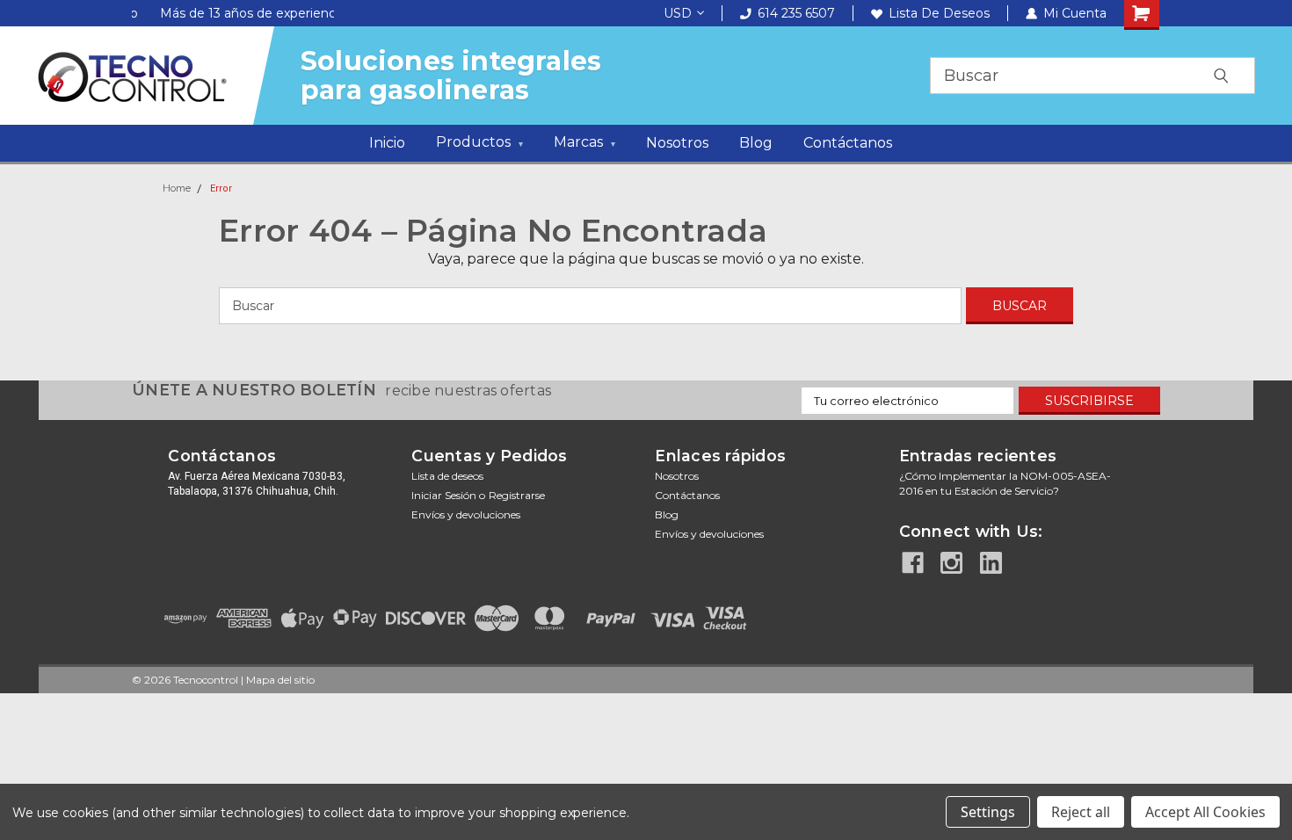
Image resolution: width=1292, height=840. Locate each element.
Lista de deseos (939, 13)
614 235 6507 (796, 13)
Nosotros (677, 142)
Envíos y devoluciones (465, 514)
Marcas (584, 142)
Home (177, 188)
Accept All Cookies (1205, 812)
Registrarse (517, 495)
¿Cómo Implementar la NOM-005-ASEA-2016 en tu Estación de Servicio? (1005, 483)
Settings (988, 812)
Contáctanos (847, 142)
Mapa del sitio (280, 679)
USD (678, 13)
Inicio (387, 142)
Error (221, 188)
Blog (756, 142)
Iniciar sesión (443, 495)
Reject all (1080, 812)
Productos (479, 142)
